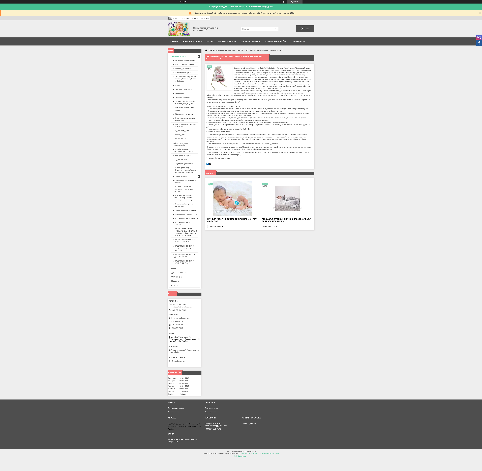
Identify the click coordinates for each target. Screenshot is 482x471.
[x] (210, 164)
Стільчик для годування (183, 114)
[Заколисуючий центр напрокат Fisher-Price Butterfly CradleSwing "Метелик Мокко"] (219, 77)
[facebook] (207, 164)
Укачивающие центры (176, 408)
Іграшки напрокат (181, 176)
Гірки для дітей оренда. (183, 155)
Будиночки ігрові (180, 160)
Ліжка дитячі (179, 93)
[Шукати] (276, 29)
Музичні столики (180, 139)
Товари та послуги (191, 41)
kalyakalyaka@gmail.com (180, 318)
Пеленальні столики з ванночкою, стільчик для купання (183, 189)
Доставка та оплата (250, 41)
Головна (174, 41)
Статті (211, 50)
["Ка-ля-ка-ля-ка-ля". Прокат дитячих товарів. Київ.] (179, 29)
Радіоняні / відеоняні (182, 131)
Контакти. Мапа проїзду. (276, 41)
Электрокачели (173, 412)
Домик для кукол (211, 408)
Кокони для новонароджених (185, 60)
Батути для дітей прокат (183, 164)
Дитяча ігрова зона (227, 41)
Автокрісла (178, 85)
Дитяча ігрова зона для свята (185, 214)
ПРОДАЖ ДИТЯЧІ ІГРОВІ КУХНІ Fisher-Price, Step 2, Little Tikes (184, 248)
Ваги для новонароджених (184, 64)
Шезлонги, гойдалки (182, 97)
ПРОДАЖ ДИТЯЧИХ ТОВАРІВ (186, 218)
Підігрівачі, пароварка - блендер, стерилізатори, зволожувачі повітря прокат (184, 197)
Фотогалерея (176, 277)
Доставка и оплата (179, 272)
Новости (175, 281)
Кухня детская (210, 412)
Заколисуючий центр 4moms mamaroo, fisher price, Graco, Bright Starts (185, 79)
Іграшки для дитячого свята (185, 210)
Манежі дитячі (179, 135)
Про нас (209, 41)
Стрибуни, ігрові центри (183, 89)
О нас (173, 268)
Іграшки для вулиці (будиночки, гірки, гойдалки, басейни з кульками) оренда (185, 170)
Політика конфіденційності (269, 454)
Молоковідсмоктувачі (182, 68)
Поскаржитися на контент (249, 454)
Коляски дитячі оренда (183, 73)
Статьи (174, 285)
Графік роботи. (299, 41)
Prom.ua (253, 451)
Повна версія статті (215, 226)
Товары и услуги (178, 56)
